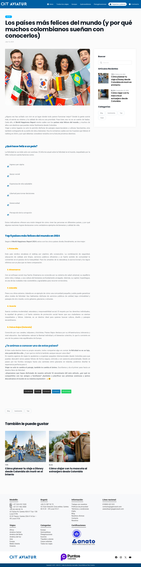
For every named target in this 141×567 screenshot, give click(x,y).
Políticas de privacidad (80, 507)
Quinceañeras (85, 4)
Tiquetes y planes (117, 4)
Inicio (50, 4)
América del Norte (16, 534)
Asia (11, 539)
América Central (15, 532)
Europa (74, 4)
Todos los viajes (62, 4)
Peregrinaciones (100, 4)
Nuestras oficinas (78, 516)
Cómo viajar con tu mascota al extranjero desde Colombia (68, 470)
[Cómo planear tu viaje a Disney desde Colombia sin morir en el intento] (25, 446)
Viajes (102, 118)
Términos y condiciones (80, 509)
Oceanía (13, 546)
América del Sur (15, 537)
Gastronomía (18, 411)
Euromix (44, 537)
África (12, 530)
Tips (28, 411)
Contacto (134, 4)
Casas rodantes (46, 541)
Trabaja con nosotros (79, 504)
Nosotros (75, 520)
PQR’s (74, 511)
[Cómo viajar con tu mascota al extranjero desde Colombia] (69, 446)
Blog (8, 16)
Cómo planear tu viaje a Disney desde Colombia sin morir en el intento (24, 471)
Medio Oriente (15, 544)
